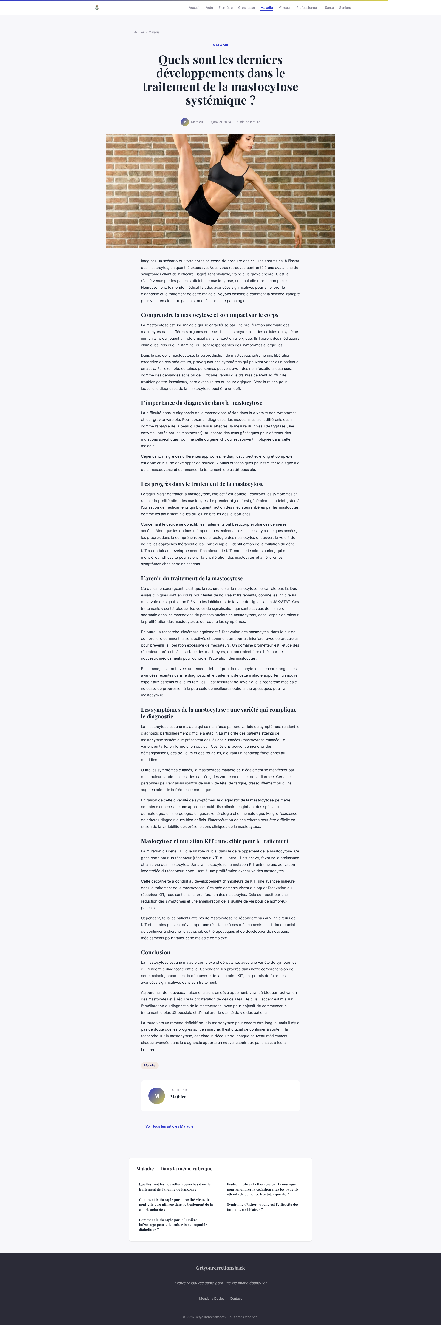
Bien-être (225, 7)
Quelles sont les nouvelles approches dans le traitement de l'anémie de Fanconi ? (175, 1186)
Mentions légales (211, 1298)
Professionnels (307, 7)
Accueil (194, 7)
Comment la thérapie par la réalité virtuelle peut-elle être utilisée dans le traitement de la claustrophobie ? (176, 1204)
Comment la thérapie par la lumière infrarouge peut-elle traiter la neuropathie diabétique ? (173, 1224)
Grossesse (246, 7)
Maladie (266, 7)
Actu (209, 7)
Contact (236, 1298)
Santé (329, 7)
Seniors (345, 7)
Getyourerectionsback (220, 1267)
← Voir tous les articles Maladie (167, 1126)
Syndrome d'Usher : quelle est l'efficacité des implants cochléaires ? (263, 1206)
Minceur (284, 7)
